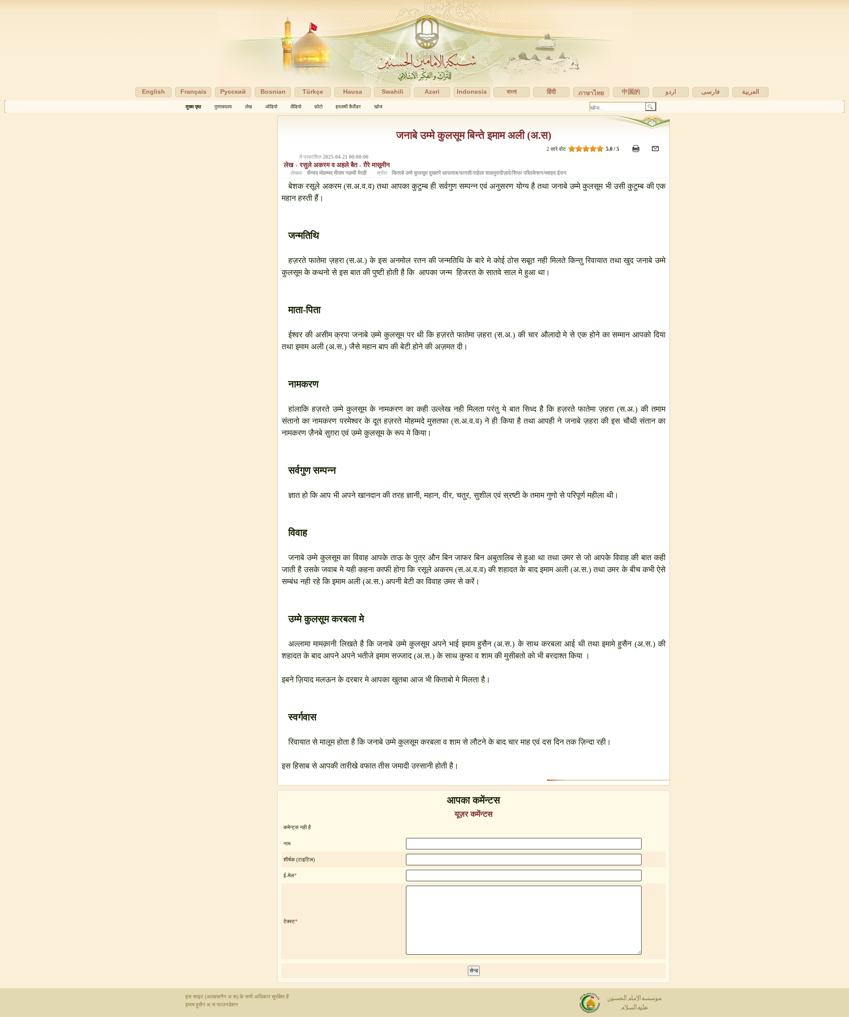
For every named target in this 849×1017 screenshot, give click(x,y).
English (153, 91)
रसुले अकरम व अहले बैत (329, 164)
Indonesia (472, 91)
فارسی (710, 91)
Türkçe (312, 91)
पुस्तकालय (223, 106)
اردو (670, 91)
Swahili (392, 91)
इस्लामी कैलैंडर (348, 106)
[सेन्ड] (656, 152)
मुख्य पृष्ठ (193, 106)
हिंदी (551, 91)
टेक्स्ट (289, 921)
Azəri (432, 91)
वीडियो (296, 106)
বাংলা (512, 91)
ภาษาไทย (591, 92)
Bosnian (273, 91)
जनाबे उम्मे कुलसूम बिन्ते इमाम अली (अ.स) (473, 135)
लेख (248, 106)
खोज (378, 106)
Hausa (352, 91)
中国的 (631, 91)
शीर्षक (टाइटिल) (299, 859)
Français (193, 91)
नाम (287, 844)
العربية (750, 91)
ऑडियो (271, 106)
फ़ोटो (318, 106)
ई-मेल (288, 875)
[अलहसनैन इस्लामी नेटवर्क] (424, 50)
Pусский (233, 91)
